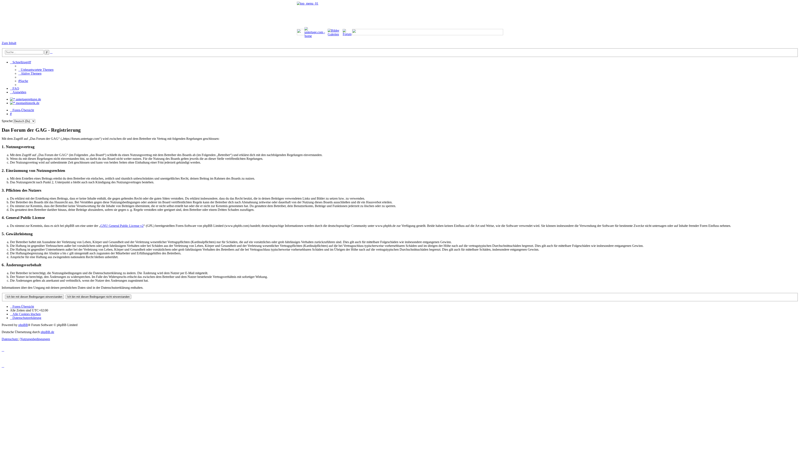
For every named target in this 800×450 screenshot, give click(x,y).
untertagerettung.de (28, 99)
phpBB (23, 325)
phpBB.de (47, 332)
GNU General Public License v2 (122, 226)
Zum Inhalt (9, 43)
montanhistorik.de (27, 103)
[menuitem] (36, 69)
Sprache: (7, 121)
